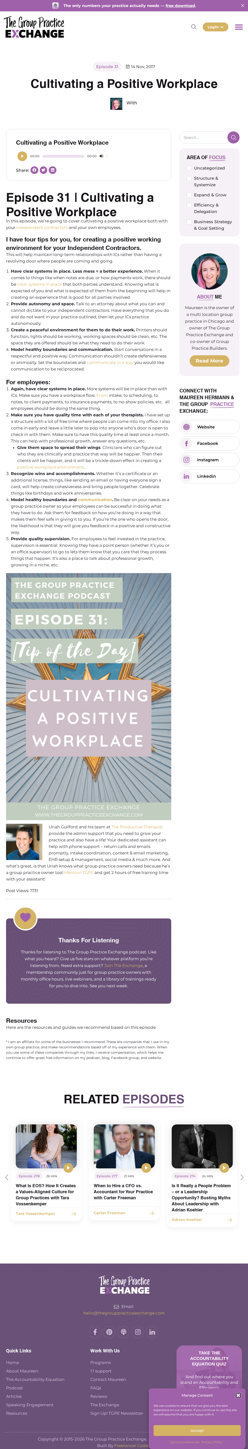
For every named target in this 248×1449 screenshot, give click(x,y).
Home (12, 1362)
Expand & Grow (210, 194)
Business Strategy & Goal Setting (213, 225)
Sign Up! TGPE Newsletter (116, 1413)
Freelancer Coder (132, 1445)
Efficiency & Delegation (206, 208)
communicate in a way (110, 362)
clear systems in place (39, 284)
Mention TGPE (78, 872)
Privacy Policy (212, 1442)
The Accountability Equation (35, 1379)
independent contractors (42, 227)
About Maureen (22, 1371)
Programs (100, 1362)
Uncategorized (209, 168)
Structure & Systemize (206, 181)
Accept (197, 1430)
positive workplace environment (50, 467)
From (102, 395)
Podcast (15, 1387)
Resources (16, 1413)
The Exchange (104, 1404)
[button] (238, 1395)
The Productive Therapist (137, 826)
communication (95, 499)
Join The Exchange (123, 965)
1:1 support (101, 1371)
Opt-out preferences (184, 1442)
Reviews (98, 1396)
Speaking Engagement (30, 1404)
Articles (14, 1396)
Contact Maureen (108, 1379)
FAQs (95, 1387)
